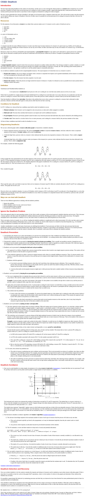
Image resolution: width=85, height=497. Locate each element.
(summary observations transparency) (10, 465)
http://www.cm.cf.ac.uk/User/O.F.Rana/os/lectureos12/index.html (16, 495)
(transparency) (57, 368)
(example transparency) (49, 414)
